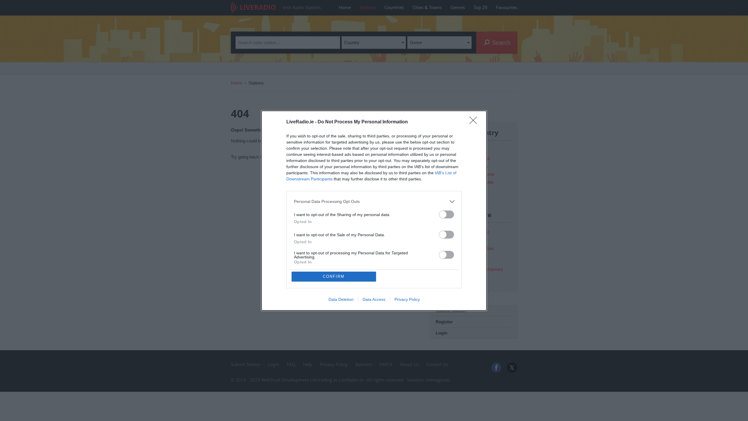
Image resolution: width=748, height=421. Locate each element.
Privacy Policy (407, 299)
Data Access (374, 299)
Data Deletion (341, 299)
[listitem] (374, 202)
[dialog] (374, 210)
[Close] (475, 122)
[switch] (446, 214)
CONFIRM (333, 276)
